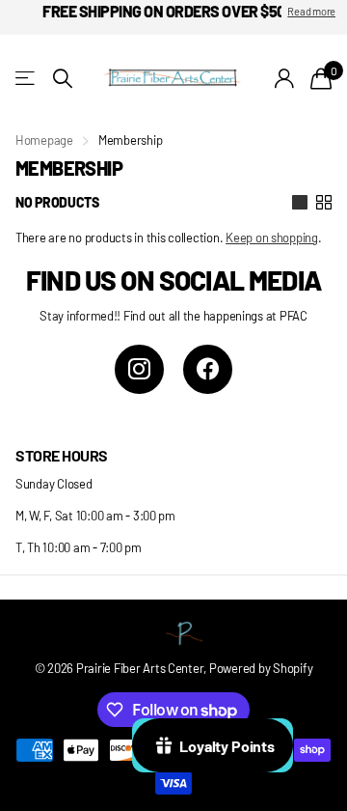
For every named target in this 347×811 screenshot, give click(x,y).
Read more (311, 11)
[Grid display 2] (324, 202)
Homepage (44, 140)
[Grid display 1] (299, 202)
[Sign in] (285, 78)
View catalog (26, 79)
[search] (62, 78)
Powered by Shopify (260, 668)
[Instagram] (139, 369)
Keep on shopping (272, 237)
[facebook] (207, 369)
